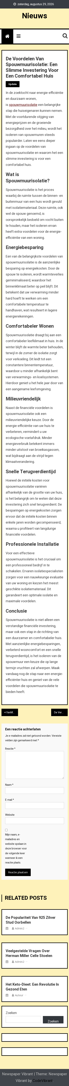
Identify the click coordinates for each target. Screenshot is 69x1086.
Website (10, 815)
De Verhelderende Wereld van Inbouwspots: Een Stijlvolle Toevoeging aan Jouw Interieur (61, 712)
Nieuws (34, 15)
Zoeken (11, 1012)
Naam (9, 785)
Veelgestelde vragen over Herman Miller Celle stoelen (29, 953)
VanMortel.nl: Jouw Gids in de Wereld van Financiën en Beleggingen (12, 712)
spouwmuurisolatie (23, 104)
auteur (19, 995)
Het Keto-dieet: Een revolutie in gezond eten (32, 987)
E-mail (9, 800)
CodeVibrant (43, 1080)
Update (12, 84)
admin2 (19, 928)
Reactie (10, 749)
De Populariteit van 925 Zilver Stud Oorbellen (31, 920)
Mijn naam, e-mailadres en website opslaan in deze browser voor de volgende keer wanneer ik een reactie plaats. (16, 849)
